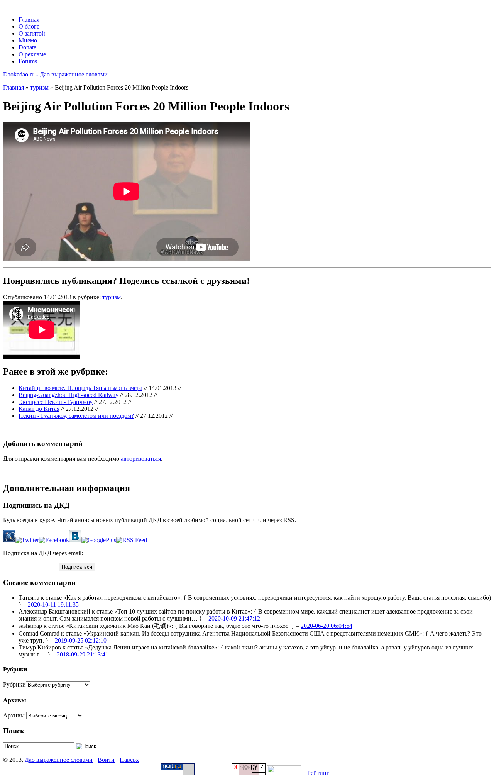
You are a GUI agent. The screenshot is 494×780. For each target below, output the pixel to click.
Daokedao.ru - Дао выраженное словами (55, 74)
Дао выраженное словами (59, 759)
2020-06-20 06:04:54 (326, 625)
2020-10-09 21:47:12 (234, 618)
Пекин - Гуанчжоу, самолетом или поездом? (76, 415)
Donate (27, 47)
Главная (29, 19)
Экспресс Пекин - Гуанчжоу (56, 401)
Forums (28, 61)
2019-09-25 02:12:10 (81, 640)
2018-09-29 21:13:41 (82, 654)
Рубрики (14, 684)
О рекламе (32, 54)
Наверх (129, 759)
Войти (106, 759)
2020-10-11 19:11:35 (53, 604)
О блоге (29, 26)
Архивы (14, 715)
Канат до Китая (39, 408)
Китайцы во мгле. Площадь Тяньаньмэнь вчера (80, 388)
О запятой (32, 33)
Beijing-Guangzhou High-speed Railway (68, 395)
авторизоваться (141, 458)
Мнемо (28, 40)
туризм (39, 87)
